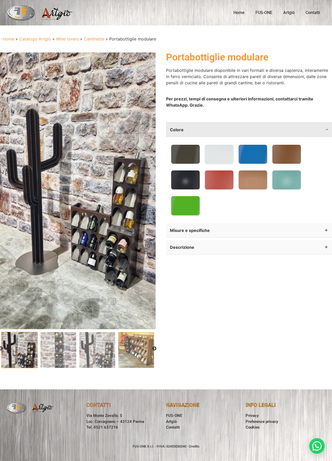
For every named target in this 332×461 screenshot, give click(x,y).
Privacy (252, 415)
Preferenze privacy (262, 421)
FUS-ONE (263, 12)
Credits (194, 446)
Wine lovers (67, 39)
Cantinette (94, 39)
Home (239, 12)
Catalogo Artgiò (35, 39)
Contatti (313, 12)
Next (154, 348)
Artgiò (289, 12)
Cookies (253, 427)
